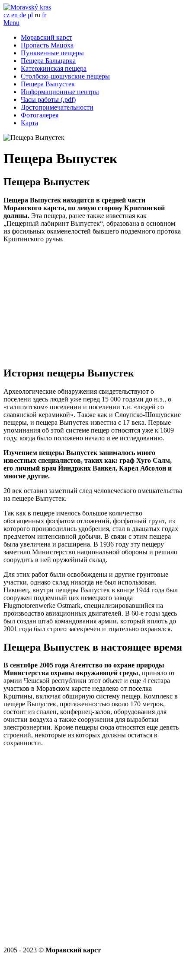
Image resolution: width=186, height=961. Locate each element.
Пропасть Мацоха (47, 45)
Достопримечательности (57, 107)
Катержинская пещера (54, 68)
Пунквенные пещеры (52, 53)
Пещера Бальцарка (48, 60)
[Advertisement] (93, 304)
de (22, 15)
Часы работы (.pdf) (48, 99)
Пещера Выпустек (48, 84)
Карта (29, 122)
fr (44, 15)
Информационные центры (60, 91)
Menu (11, 22)
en (14, 15)
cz (6, 15)
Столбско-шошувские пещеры (65, 76)
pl (30, 15)
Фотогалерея (39, 115)
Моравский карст (46, 37)
